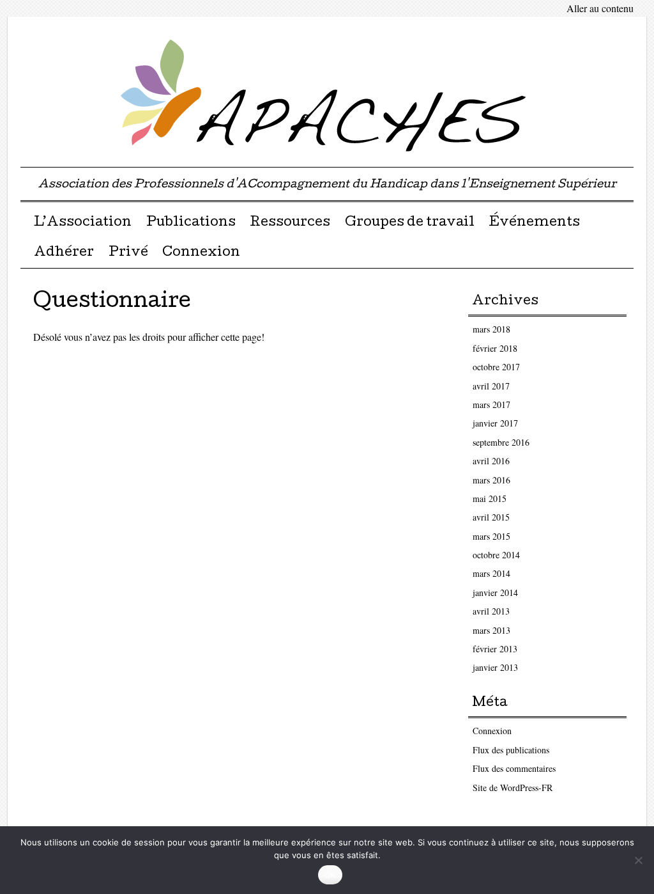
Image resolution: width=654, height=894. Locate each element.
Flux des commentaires (514, 768)
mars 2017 (491, 404)
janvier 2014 (495, 592)
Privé (128, 253)
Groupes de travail (410, 223)
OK (330, 875)
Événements (534, 223)
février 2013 (495, 649)
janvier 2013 (495, 667)
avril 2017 (491, 386)
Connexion (201, 253)
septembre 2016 (501, 442)
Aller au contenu (600, 8)
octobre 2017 (496, 367)
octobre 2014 (496, 555)
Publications (191, 223)
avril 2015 (491, 517)
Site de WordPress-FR (512, 787)
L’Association (83, 223)
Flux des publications (511, 750)
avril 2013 (491, 611)
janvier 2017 (495, 423)
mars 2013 (491, 630)
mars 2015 (491, 536)
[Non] (638, 860)
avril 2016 (491, 461)
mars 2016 (491, 480)
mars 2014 (491, 573)
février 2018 (495, 348)
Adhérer (64, 253)
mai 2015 (489, 498)
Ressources (290, 223)
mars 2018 (491, 329)
